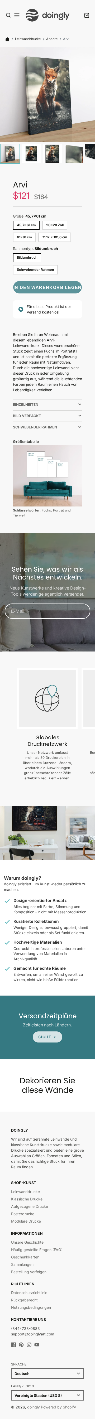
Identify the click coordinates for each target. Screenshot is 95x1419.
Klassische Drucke (26, 1199)
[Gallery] (47, 106)
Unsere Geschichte (27, 1242)
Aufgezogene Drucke (29, 1206)
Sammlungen (22, 1264)
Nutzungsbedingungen (31, 1307)
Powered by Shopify (58, 1407)
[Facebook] (13, 1344)
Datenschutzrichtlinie (29, 1292)
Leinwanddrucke (28, 39)
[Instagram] (29, 1344)
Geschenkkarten (25, 1257)
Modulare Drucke (26, 1221)
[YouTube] (36, 1344)
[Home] (7, 39)
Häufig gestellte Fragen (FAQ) (37, 1249)
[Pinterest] (21, 1344)
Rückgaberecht (24, 1300)
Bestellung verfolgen (28, 1272)
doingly (33, 1407)
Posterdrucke (22, 1214)
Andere (52, 39)
